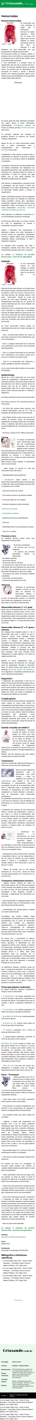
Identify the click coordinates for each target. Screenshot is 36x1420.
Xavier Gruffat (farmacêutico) (15, 1237)
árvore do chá (20, 210)
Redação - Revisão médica (20, 1365)
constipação (18, 125)
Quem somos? (16, 1362)
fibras (32, 1077)
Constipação (9, 480)
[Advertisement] (18, 102)
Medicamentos (6, 1369)
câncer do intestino (25, 669)
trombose (5, 150)
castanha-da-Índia (10, 1016)
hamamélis (21, 208)
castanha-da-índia (7, 210)
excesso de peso (27, 128)
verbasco (9, 1030)
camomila (30, 208)
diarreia (8, 531)
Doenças (4, 1365)
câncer (13, 669)
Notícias (4, 1385)
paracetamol (6, 781)
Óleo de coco (8, 1066)
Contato (3, 1395)
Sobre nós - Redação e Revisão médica (19, 1395)
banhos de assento (11, 1043)
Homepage (4, 1362)
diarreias (31, 547)
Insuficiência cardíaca (11, 513)
